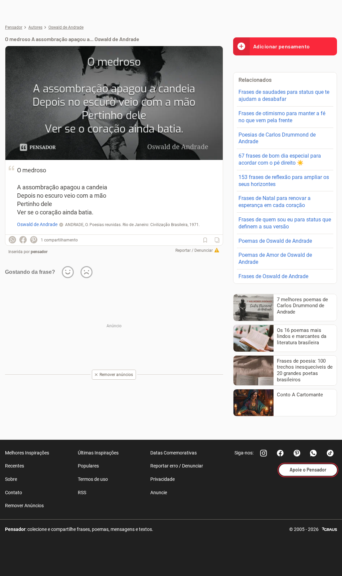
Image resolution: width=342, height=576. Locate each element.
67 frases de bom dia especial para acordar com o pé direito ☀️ (279, 159)
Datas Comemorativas (173, 452)
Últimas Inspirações (98, 452)
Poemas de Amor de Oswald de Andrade (275, 258)
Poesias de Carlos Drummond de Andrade (277, 138)
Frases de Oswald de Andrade (273, 276)
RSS (82, 492)
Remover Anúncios (24, 505)
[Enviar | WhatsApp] (12, 239)
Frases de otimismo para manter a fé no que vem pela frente (281, 117)
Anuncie (158, 492)
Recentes (14, 465)
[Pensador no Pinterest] (297, 453)
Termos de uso (93, 479)
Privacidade (162, 479)
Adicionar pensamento (281, 46)
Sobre (11, 479)
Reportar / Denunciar (194, 250)
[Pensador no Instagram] (263, 453)
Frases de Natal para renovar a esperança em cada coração (274, 201)
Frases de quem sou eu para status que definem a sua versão (284, 223)
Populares (88, 465)
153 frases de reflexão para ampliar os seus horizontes (283, 180)
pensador (39, 251)
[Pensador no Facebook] (280, 453)
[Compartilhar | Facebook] (23, 239)
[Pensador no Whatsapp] (313, 453)
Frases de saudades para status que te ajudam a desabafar (283, 95)
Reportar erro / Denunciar (176, 465)
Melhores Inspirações (27, 452)
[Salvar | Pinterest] (33, 239)
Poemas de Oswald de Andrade (275, 241)
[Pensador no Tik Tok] (330, 453)
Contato (13, 492)
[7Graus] (329, 528)
